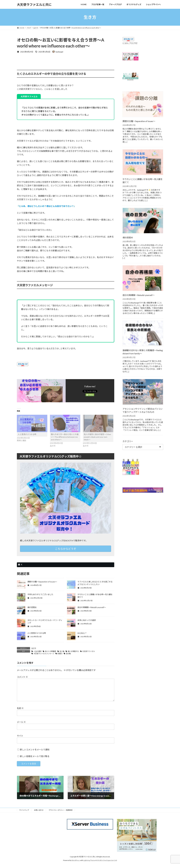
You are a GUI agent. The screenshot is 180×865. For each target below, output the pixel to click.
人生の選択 (38, 651)
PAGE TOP (173, 836)
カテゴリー (128, 441)
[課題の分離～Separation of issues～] (143, 104)
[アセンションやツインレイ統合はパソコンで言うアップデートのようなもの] (143, 392)
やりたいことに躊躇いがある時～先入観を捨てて (143, 181)
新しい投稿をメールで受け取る (34, 756)
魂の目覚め (32, 607)
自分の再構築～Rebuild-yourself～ (91, 607)
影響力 (60, 654)
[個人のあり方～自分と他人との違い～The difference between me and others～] (65, 423)
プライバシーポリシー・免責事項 (60, 810)
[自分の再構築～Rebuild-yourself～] (143, 278)
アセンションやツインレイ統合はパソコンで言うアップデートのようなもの (143, 410)
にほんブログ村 (130, 43)
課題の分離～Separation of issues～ (42, 582)
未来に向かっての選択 (86, 620)
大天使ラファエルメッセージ (44, 654)
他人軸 (62, 651)
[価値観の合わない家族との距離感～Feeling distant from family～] (143, 334)
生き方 (33, 648)
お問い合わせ (38, 810)
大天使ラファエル (88, 651)
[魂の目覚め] (143, 221)
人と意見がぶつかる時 (27, 434)
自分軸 (68, 654)
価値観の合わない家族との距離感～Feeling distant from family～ (143, 352)
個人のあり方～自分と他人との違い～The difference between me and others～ (65, 437)
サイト (20, 735)
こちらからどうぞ (65, 548)
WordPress (76, 860)
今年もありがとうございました (40, 594)
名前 (20, 708)
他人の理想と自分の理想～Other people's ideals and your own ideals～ (97, 437)
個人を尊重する (73, 651)
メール (21, 722)
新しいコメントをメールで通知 (34, 749)
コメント (22, 677)
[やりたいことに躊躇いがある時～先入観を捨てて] (143, 162)
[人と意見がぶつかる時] (32, 423)
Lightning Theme (89, 860)
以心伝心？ (82, 633)
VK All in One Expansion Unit (107, 860)
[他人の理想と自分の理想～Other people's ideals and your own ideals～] (98, 423)
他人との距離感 (50, 651)
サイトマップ (24, 810)
